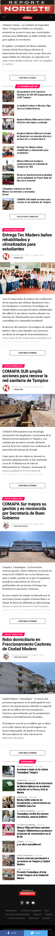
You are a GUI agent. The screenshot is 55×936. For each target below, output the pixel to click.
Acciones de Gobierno (30, 910)
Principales (11, 910)
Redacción (18, 257)
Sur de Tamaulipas (16, 918)
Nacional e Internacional (18, 914)
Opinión (48, 914)
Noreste (37, 914)
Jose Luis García (20, 526)
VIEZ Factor (35, 929)
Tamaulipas (33, 918)
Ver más (46, 918)
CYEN (46, 910)
